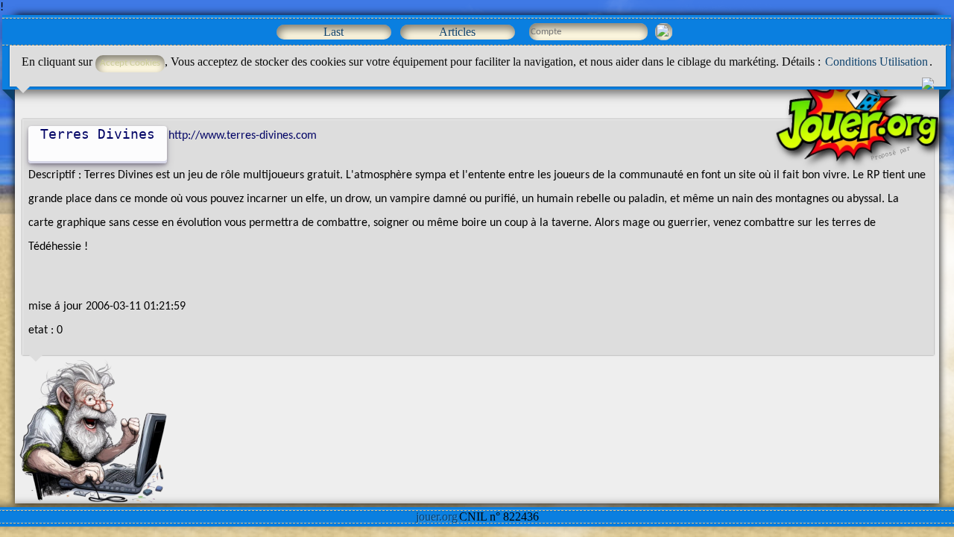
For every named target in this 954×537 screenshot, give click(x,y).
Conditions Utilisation (876, 61)
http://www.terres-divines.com (242, 136)
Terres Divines (97, 134)
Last (333, 31)
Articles (457, 31)
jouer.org (437, 516)
